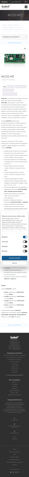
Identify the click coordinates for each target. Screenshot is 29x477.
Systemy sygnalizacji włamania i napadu (14, 355)
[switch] (25, 241)
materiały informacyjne (9, 94)
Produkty (17, 25)
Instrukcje (14, 384)
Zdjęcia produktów (14, 390)
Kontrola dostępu (8, 27)
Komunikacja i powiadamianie (14, 357)
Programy (14, 386)
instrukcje (11, 86)
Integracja (14, 363)
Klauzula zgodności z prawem (14, 462)
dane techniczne (8, 90)
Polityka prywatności (14, 452)
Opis (4, 86)
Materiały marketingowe (14, 395)
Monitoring (14, 370)
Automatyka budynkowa (14, 359)
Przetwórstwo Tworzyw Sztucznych (14, 426)
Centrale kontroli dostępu (11, 29)
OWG (14, 454)
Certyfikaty (14, 388)
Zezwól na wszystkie (14, 258)
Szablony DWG (14, 392)
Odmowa (14, 263)
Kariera (14, 449)
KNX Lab (14, 439)
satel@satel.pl (16, 348)
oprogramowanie (21, 86)
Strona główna (7, 25)
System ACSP (14, 368)
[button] (26, 2)
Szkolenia (14, 382)
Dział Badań (14, 420)
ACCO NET (18, 27)
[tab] (4, 86)
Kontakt (14, 464)
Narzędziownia (14, 433)
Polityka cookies (14, 457)
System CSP (14, 366)
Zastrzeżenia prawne (14, 459)
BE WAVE (14, 372)
